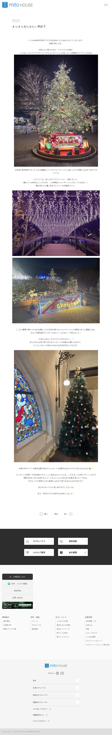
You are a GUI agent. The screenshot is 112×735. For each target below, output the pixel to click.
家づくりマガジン (63, 637)
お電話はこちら (19, 577)
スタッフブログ (91, 633)
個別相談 (35, 629)
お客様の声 (7, 625)
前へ (46, 514)
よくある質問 (90, 637)
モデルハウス (36, 625)
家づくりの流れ (62, 633)
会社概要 (89, 621)
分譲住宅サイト (38, 715)
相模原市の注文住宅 (34, 731)
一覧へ (56, 514)
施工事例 (6, 621)
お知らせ (89, 625)
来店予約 (17, 591)
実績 (87, 629)
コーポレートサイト (40, 709)
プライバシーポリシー (94, 641)
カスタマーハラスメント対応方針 (98, 645)
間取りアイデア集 (9, 629)
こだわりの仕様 (62, 621)
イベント (35, 621)
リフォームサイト (39, 721)
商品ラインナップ (63, 629)
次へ (66, 514)
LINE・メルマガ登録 (19, 584)
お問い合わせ (17, 598)
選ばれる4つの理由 (63, 625)
